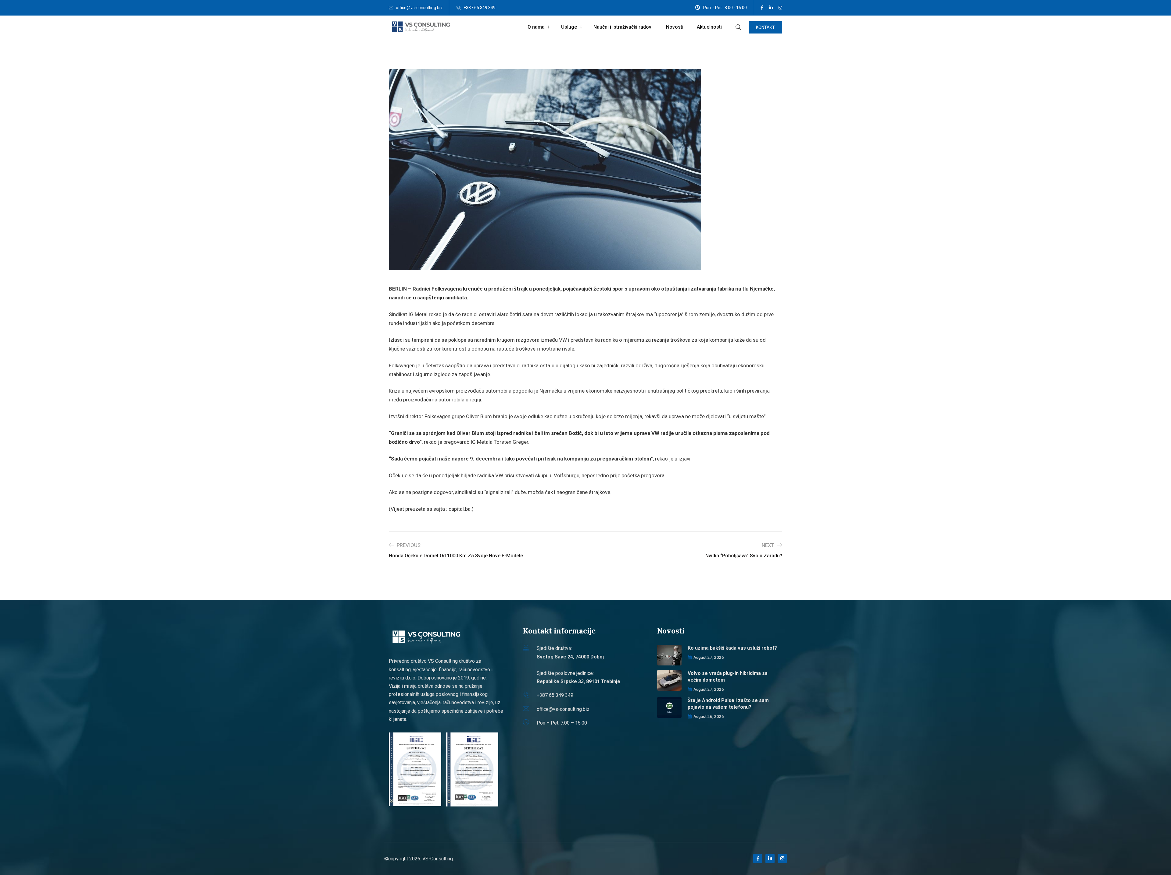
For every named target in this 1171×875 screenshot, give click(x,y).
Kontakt (765, 27)
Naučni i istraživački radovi (623, 27)
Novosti (674, 27)
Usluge (569, 27)
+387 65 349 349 (480, 7)
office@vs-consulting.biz (419, 7)
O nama (536, 27)
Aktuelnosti (709, 27)
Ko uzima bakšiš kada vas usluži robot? (732, 648)
